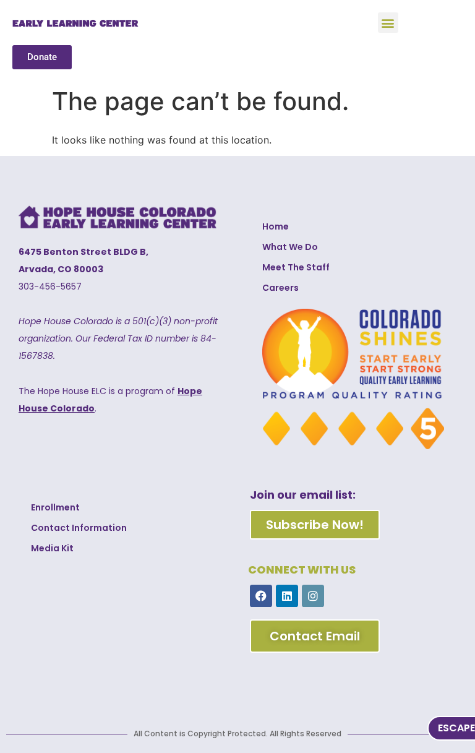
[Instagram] (313, 596)
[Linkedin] (287, 596)
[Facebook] (261, 596)
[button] (388, 22)
